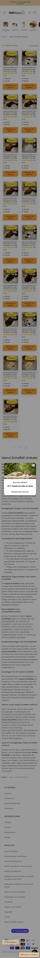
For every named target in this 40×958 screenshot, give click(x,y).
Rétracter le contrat (29, 954)
